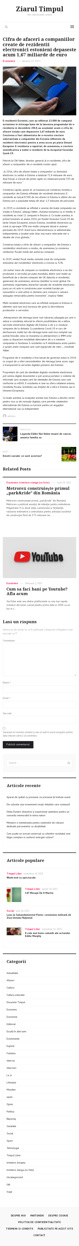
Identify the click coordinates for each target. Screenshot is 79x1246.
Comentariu (9, 640)
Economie (9, 61)
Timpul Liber (14, 873)
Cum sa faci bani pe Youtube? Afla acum (37, 591)
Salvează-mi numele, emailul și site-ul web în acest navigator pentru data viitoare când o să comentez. (38, 734)
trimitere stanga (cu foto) (34, 482)
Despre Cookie (58, 1215)
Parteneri (37, 1215)
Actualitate (12, 973)
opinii (9, 1097)
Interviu (11, 1060)
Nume (7, 682)
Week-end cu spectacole (21, 877)
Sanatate (11, 1126)
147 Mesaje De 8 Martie (39, 893)
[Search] (69, 763)
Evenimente (13, 1038)
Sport (10, 1140)
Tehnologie (13, 1148)
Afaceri (10, 980)
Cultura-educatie (16, 995)
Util (8, 1184)
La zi (9, 1075)
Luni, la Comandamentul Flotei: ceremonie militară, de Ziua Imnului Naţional (39, 916)
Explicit (10, 1046)
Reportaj (11, 1118)
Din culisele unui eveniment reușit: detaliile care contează (38, 804)
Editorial (11, 1024)
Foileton (11, 1053)
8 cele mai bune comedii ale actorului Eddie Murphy (47, 934)
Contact (39, 1235)
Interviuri (11, 1068)
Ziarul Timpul (39, 9)
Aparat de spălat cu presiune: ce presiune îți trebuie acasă (38, 797)
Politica (10, 1111)
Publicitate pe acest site (55, 1228)
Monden (11, 1089)
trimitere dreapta (16, 1162)
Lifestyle (11, 1082)
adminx (11, 416)
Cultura (10, 987)
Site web (7, 713)
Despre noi (18, 1215)
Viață (9, 1191)
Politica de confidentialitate (39, 1222)
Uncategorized (15, 1177)
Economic (12, 1009)
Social (10, 910)
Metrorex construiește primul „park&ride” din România (38, 490)
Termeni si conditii (19, 1228)
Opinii (10, 1104)
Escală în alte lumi (16, 1031)
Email (6, 698)
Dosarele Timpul (16, 1002)
